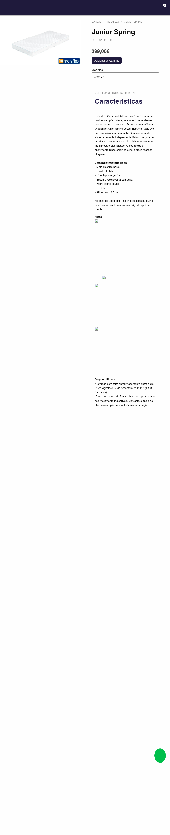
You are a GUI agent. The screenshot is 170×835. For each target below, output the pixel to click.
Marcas (96, 21)
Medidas (98, 73)
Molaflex (113, 21)
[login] (147, 7)
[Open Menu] (7, 7)
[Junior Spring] (40, 42)
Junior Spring (133, 21)
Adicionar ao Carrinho (106, 60)
